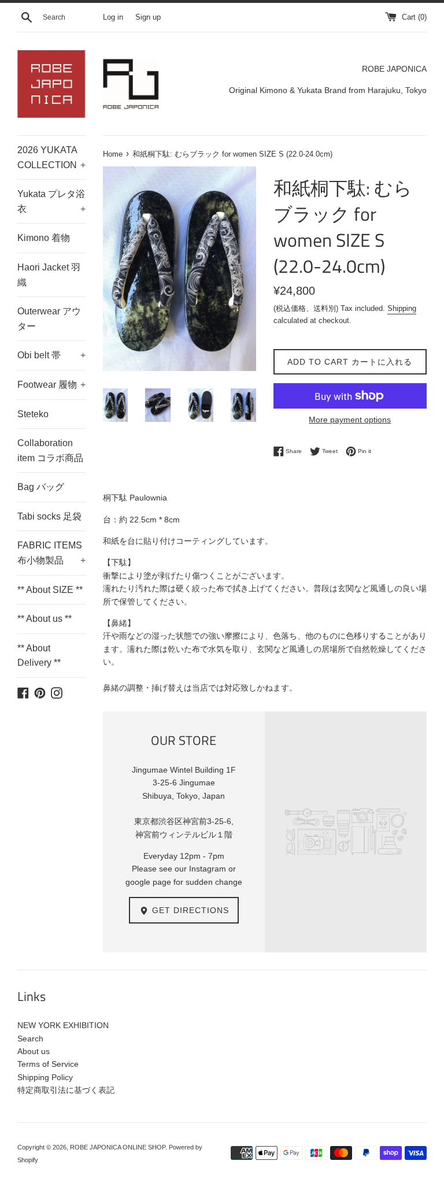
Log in (113, 17)
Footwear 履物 (51, 385)
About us (33, 1051)
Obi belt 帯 (51, 355)
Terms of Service (48, 1064)
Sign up (148, 17)
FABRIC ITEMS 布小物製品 (51, 552)
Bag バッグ (40, 487)
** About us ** (44, 619)
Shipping (401, 308)
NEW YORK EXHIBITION (63, 1025)
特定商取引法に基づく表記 (65, 1090)
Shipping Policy (45, 1077)
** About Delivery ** (39, 655)
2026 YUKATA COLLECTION (51, 157)
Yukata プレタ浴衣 (51, 201)
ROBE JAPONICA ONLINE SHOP (117, 1147)
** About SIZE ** (50, 590)
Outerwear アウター (49, 318)
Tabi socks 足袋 (49, 516)
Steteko (33, 414)
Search (30, 1038)
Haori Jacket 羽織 (48, 274)
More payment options (350, 419)
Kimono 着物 (43, 238)
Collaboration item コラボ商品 (50, 450)
